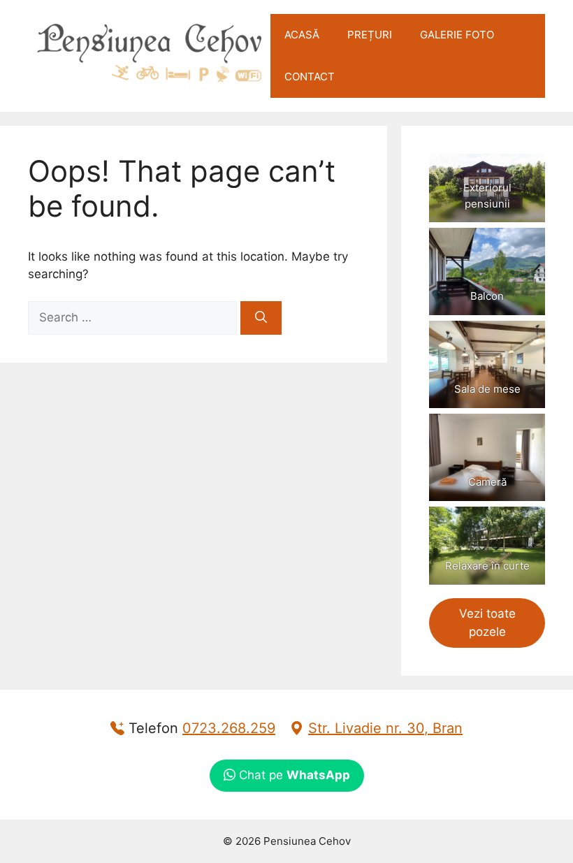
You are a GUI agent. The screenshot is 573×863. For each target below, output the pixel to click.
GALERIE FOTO (457, 34)
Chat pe (292, 775)
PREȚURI (369, 34)
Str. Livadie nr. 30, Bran (385, 728)
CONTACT (309, 76)
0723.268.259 (228, 728)
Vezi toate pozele (487, 623)
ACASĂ (301, 34)
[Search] (261, 318)
